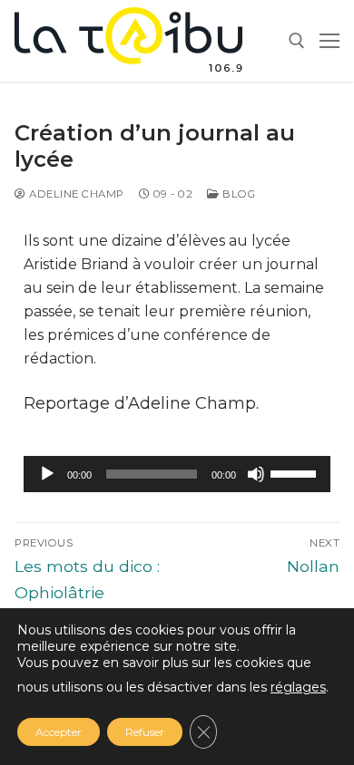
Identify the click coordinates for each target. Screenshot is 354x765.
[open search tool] (297, 41)
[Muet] (256, 474)
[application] (177, 474)
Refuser (144, 732)
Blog (237, 194)
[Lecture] (47, 474)
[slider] (295, 472)
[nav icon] (329, 41)
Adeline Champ (75, 194)
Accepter (58, 732)
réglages (298, 687)
